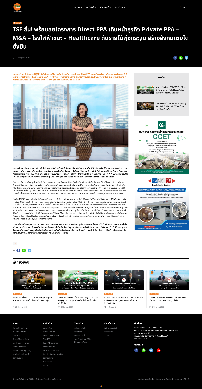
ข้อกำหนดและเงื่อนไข (146, 379)
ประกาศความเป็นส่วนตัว (164, 379)
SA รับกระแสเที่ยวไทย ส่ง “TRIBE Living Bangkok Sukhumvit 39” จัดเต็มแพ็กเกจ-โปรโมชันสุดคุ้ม (32, 299)
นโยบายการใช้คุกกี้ (182, 379)
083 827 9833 (143, 338)
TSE (15, 243)
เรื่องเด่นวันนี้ (17, 23)
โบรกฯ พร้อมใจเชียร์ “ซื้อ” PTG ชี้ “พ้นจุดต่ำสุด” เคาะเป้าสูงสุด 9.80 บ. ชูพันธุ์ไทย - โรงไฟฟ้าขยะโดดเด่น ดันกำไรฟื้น (78, 300)
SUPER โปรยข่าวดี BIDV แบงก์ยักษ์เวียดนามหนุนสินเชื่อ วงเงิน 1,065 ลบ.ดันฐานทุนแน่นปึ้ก (169, 299)
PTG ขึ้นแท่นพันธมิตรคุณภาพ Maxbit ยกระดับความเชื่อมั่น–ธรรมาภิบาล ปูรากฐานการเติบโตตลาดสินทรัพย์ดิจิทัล (123, 300)
